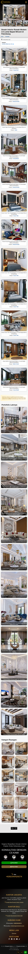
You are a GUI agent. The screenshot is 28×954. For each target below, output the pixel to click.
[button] (26, 12)
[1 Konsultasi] (25, 952)
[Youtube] (17, 939)
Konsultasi (15, 862)
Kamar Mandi (16, 390)
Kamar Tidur (16, 215)
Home (2, 36)
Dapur (16, 130)
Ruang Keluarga (16, 101)
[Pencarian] (18, 952)
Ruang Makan (16, 158)
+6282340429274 (14, 876)
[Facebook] (9, 939)
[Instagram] (14, 939)
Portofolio (7, 36)
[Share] (21, 952)
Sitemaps (14, 933)
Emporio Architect (21, 946)
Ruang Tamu (16, 70)
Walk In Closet (16, 364)
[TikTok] (19, 939)
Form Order (15, 866)
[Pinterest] (12, 939)
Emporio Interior (9, 946)
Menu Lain (14, 930)
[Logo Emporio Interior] (5, 2)
